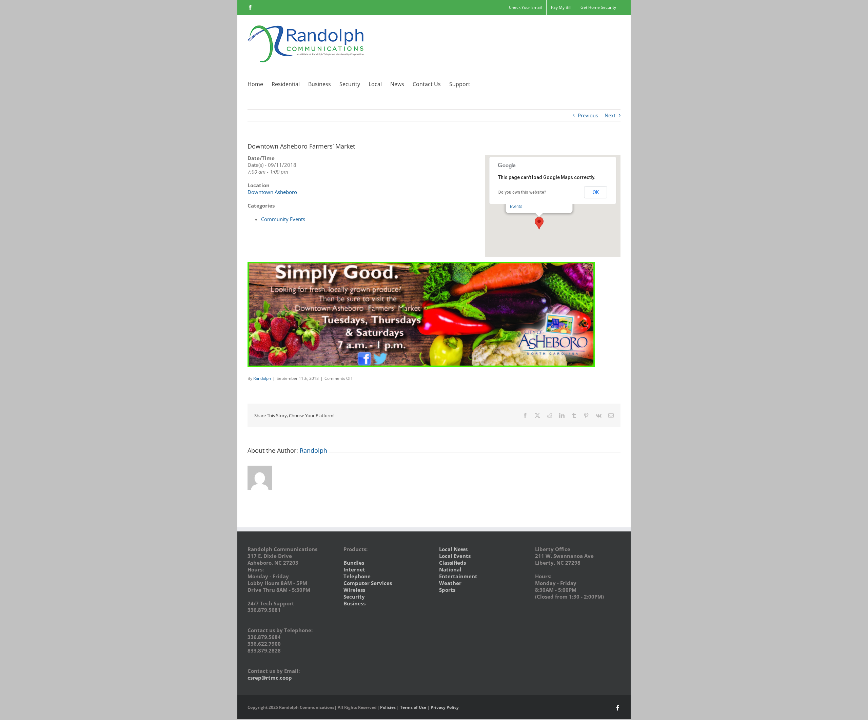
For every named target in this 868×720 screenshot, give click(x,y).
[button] (539, 223)
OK (596, 192)
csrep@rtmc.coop (270, 677)
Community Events (283, 219)
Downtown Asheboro (272, 192)
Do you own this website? (522, 192)
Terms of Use (413, 707)
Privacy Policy (445, 707)
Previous (588, 115)
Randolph (262, 378)
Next (610, 115)
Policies (388, 707)
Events (516, 206)
